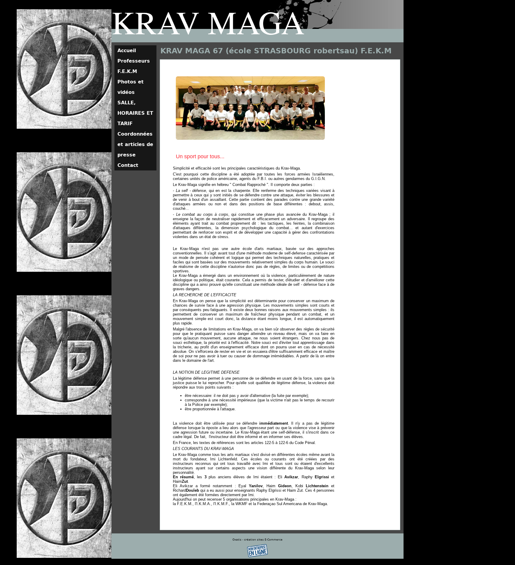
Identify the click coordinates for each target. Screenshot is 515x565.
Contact (127, 165)
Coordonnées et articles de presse (135, 144)
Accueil (126, 50)
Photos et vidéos (130, 87)
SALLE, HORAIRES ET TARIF (135, 113)
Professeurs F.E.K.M (133, 66)
